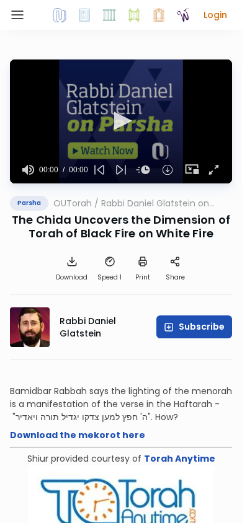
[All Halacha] (109, 15)
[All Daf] (159, 15)
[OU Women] (184, 15)
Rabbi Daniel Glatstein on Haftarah (155, 203)
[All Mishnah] (84, 15)
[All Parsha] (134, 15)
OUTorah (72, 203)
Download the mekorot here (77, 435)
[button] (215, 14)
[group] (28, 169)
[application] (121, 121)
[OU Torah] (59, 15)
